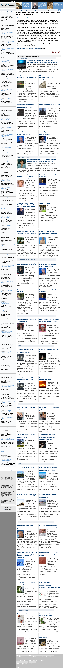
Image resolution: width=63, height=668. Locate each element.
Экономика (29, 657)
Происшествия (49, 656)
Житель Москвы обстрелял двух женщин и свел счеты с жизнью (26, 5)
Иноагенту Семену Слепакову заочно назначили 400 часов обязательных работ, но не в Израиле (49, 133)
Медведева (9, 13)
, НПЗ (11, 450)
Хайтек (20, 404)
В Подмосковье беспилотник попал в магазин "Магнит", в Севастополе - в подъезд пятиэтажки (7, 141)
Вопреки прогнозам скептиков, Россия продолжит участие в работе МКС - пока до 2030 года (27, 351)
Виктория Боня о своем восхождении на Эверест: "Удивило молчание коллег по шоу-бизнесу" (49, 321)
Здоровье (35, 660)
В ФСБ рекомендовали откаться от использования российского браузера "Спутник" (26, 436)
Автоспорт (24, 664)
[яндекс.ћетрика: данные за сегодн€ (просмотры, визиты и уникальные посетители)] (7, 509)
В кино (34, 656)
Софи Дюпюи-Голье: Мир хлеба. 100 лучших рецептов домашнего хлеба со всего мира (49, 636)
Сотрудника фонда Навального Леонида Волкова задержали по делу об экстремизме (42, 5)
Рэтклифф (9, 401)
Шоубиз (20, 316)
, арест (6, 153)
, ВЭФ (2, 236)
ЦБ (7, 89)
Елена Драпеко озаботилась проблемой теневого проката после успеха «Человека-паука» (26, 176)
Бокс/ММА (18, 667)
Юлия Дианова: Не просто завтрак (26, 613)
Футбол (18, 663)
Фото (17, 659)
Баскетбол (24, 663)
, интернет (6, 236)
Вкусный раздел (23, 610)
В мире (18, 657)
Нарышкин (9, 197)
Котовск (9, 330)
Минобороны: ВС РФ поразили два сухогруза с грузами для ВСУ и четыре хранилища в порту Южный (7, 380)
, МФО (10, 89)
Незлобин (9, 78)
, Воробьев (11, 32)
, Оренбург (12, 244)
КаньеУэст (9, 410)
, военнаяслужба (8, 108)
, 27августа (9, 147)
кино (8, 69)
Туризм (20, 463)
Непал (8, 187)
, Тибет (11, 187)
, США (12, 48)
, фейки (6, 310)
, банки (2, 61)
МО (7, 32)
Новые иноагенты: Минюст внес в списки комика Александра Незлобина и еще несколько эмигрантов (6, 84)
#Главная (3, 11)
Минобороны (10, 341)
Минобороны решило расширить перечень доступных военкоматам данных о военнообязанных (7, 113)
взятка (31, 10)
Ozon (8, 244)
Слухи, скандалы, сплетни (26, 259)
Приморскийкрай (10, 234)
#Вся (8, 11)
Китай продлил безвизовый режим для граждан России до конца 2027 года (26, 496)
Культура (29, 659)
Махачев (9, 160)
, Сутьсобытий (4, 42)
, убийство (7, 161)
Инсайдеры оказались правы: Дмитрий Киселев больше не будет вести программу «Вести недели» (26, 205)
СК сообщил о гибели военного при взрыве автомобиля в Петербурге (7, 183)
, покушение (6, 217)
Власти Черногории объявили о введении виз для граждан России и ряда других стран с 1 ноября (49, 469)
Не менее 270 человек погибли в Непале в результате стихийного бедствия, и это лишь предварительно (7, 192)
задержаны (37, 10)
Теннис (18, 666)
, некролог (7, 128)
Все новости (19, 656)
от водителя (44, 10)
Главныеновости (10, 41)
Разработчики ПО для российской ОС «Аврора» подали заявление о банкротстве (49, 409)
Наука (20, 345)
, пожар (5, 428)
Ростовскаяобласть (5, 450)
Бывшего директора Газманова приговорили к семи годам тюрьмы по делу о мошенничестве (26, 133)
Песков (8, 351)
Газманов (9, 98)
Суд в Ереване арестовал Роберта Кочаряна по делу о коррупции (7, 157)
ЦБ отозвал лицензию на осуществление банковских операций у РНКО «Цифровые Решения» (7, 260)
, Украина (9, 375)
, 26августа (9, 266)
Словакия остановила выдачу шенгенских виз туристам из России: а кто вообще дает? (49, 496)
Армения (9, 152)
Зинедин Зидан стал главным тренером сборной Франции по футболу (25, 527)
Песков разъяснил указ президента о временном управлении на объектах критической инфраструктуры (7, 443)
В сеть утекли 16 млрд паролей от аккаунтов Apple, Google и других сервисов (26, 409)
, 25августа (9, 386)
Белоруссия (31, 664)
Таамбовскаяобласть (5, 362)
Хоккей (17, 664)
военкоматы (9, 107)
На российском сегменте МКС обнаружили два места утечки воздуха (25, 379)
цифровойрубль (10, 60)
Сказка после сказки (44, 203)
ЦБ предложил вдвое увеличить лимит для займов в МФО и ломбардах (48, 77)
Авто (47, 657)
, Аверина (7, 14)
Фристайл (24, 666)
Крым (8, 281)
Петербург (9, 118)
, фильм (11, 69)
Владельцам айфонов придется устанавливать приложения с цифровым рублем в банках (25, 106)
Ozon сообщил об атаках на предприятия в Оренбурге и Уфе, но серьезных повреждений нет (7, 249)
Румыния (9, 225)
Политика (29, 656)
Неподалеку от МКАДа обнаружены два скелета (58, 4)
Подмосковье (10, 134)
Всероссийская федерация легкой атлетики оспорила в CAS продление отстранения (49, 554)
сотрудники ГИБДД (23, 10)
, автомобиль (7, 119)
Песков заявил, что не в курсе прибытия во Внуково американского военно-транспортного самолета (7, 422)
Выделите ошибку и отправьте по (28, 56)
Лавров (8, 48)
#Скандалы (13, 11)
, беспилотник (11, 439)
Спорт (20, 522)
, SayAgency (9, 411)
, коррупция (7, 460)
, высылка (8, 226)
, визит (7, 198)
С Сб (30, 17)
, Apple (5, 61)
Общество (41, 656)
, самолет (3, 402)
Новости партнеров (20, 660)
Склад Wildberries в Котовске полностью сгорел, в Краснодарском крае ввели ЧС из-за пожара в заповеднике (7, 336)
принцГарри (9, 301)
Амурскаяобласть (11, 427)
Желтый (35, 659)
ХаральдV (9, 127)
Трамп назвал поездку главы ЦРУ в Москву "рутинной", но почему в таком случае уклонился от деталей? (7, 296)
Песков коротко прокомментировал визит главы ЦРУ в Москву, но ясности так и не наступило (7, 356)
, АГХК (2, 428)
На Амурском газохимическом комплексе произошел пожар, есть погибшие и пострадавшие (7, 433)
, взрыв (8, 180)
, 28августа (9, 42)
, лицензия (12, 255)
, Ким (11, 207)
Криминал (41, 657)
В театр (29, 660)
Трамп (8, 290)
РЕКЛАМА (10, 507)
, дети (11, 281)
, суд (6, 99)
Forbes (8, 207)
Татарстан (31, 663)
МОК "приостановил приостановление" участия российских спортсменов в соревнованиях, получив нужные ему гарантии (49, 585)
